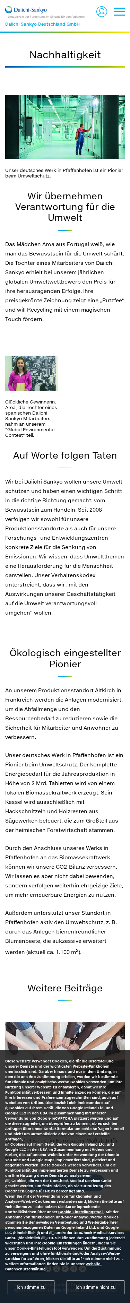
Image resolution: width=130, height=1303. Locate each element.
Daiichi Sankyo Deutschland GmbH (42, 24)
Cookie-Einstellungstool (81, 1212)
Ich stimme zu (31, 1287)
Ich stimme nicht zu (95, 1287)
